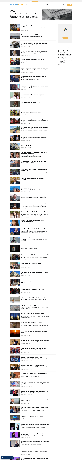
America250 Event (38, 4)
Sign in (64, 4)
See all (59, 64)
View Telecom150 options (6, 457)
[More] (51, 4)
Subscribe (69, 4)
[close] (81, 1)
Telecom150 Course (46, 4)
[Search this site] (61, 4)
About (33, 4)
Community (28, 4)
